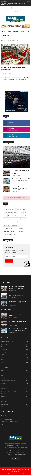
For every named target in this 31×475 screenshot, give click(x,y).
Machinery (11, 219)
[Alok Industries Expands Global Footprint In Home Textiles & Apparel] (7, 173)
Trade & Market (7, 234)
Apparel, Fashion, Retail (9, 209)
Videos (22, 31)
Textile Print (20, 231)
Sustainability (15, 225)
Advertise (15, 9)
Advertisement (13, 473)
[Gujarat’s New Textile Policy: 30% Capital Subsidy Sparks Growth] (7, 181)
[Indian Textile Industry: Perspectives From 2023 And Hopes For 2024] (7, 189)
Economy (16, 212)
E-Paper (15, 31)
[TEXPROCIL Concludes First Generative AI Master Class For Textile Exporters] (4, 289)
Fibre (9, 215)
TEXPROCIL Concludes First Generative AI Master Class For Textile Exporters (19, 288)
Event (21, 212)
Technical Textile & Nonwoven (10, 228)
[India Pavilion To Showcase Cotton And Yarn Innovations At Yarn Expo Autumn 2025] (4, 303)
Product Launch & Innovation (10, 222)
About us (8, 9)
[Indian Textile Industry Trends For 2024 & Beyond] (4, 316)
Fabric (5, 215)
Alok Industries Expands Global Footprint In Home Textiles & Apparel (20, 172)
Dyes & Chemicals (8, 212)
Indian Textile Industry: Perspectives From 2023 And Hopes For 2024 (19, 188)
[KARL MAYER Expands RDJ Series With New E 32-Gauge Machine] (4, 296)
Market (17, 219)
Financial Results (16, 215)
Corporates (18, 209)
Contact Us (22, 9)
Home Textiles (25, 215)
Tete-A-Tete (6, 231)
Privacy (7, 473)
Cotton (24, 209)
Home (3, 31)
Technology (21, 228)
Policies (23, 219)
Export (25, 212)
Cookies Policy (20, 473)
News (9, 31)
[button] (27, 1)
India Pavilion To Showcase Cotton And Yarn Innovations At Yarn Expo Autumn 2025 (19, 303)
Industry (7, 157)
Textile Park (13, 231)
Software (21, 222)
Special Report (6, 47)
